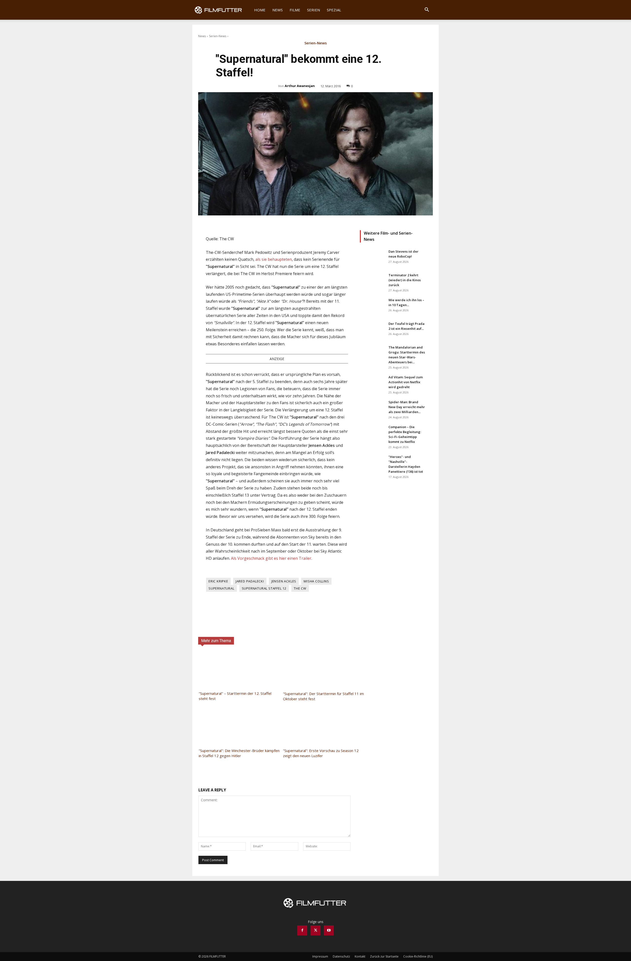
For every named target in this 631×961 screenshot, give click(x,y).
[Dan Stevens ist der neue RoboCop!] (372, 257)
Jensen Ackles (283, 581)
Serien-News (217, 36)
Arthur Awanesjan (300, 86)
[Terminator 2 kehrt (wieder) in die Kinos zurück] (372, 281)
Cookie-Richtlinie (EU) (418, 956)
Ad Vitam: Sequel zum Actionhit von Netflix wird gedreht (405, 382)
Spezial (334, 9)
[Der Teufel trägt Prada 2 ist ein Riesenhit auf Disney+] (372, 329)
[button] (427, 10)
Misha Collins (316, 581)
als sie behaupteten (273, 259)
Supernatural (221, 588)
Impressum (320, 956)
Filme (295, 9)
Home (259, 9)
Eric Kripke (218, 581)
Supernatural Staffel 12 (264, 588)
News (277, 9)
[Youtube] (329, 930)
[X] (315, 930)
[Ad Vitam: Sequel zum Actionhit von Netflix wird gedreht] (372, 383)
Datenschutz (341, 956)
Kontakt (360, 956)
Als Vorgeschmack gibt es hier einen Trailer (271, 558)
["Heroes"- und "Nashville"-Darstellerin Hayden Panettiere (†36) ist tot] (372, 463)
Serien (313, 9)
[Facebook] (302, 930)
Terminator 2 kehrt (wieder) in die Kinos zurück (404, 280)
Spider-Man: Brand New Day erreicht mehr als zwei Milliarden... (406, 407)
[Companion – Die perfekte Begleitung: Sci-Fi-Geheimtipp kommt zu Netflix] (372, 433)
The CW (300, 588)
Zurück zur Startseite (384, 956)
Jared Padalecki (250, 581)
